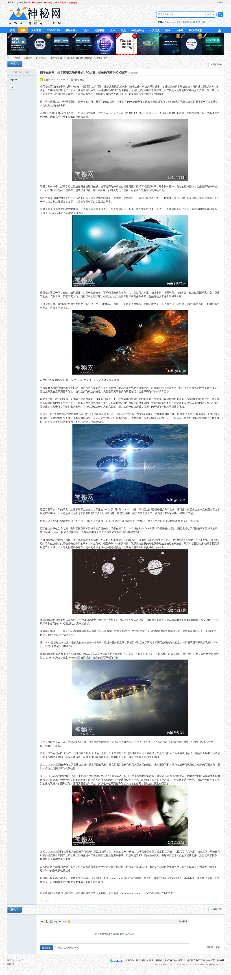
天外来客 (36, 30)
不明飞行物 (64, 213)
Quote (60, 921)
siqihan (13, 79)
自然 (123, 30)
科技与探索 (195, 30)
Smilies (69, 921)
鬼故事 (185, 22)
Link (55, 921)
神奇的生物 (137, 30)
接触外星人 (72, 30)
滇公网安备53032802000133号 (201, 960)
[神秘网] (34, 25)
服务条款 (129, 960)
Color (46, 921)
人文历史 (155, 30)
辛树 (9, 964)
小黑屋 (150, 960)
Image (51, 921)
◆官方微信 (37, 2)
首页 (12, 30)
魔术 (167, 30)
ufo (173, 22)
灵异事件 (99, 30)
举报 (217, 901)
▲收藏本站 (24, 2)
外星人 (167, 22)
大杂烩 (180, 30)
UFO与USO (53, 30)
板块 (22, 30)
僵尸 (204, 22)
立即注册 (129, 933)
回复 (47, 901)
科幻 (192, 22)
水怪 (198, 22)
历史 (192, 509)
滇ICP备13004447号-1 (174, 960)
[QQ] (116, 960)
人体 (112, 30)
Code (64, 921)
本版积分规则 (213, 947)
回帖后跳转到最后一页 (68, 947)
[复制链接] (133, 73)
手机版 (159, 960)
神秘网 (8, 58)
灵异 (179, 22)
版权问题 (140, 960)
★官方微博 (60, 2)
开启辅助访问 (215, 2)
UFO (212, 86)
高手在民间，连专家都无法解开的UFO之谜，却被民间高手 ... (80, 58)
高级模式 (183, 921)
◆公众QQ (49, 2)
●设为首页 (13, 2)
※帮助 (220, 2)
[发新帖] (14, 64)
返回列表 (217, 64)
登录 (122, 933)
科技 (144, 86)
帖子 (209, 14)
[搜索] (220, 14)
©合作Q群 (72, 2)
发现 (194, 113)
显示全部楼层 (77, 79)
